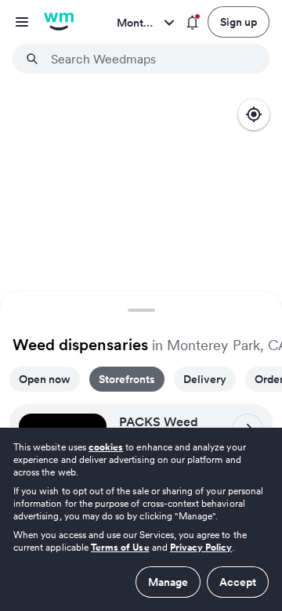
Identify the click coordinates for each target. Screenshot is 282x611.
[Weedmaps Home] (59, 22)
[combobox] (150, 58)
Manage (168, 582)
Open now (44, 379)
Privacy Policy (201, 547)
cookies (106, 447)
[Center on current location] (253, 114)
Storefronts (127, 379)
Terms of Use (120, 547)
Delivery (204, 379)
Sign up (238, 22)
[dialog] (141, 519)
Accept (237, 582)
